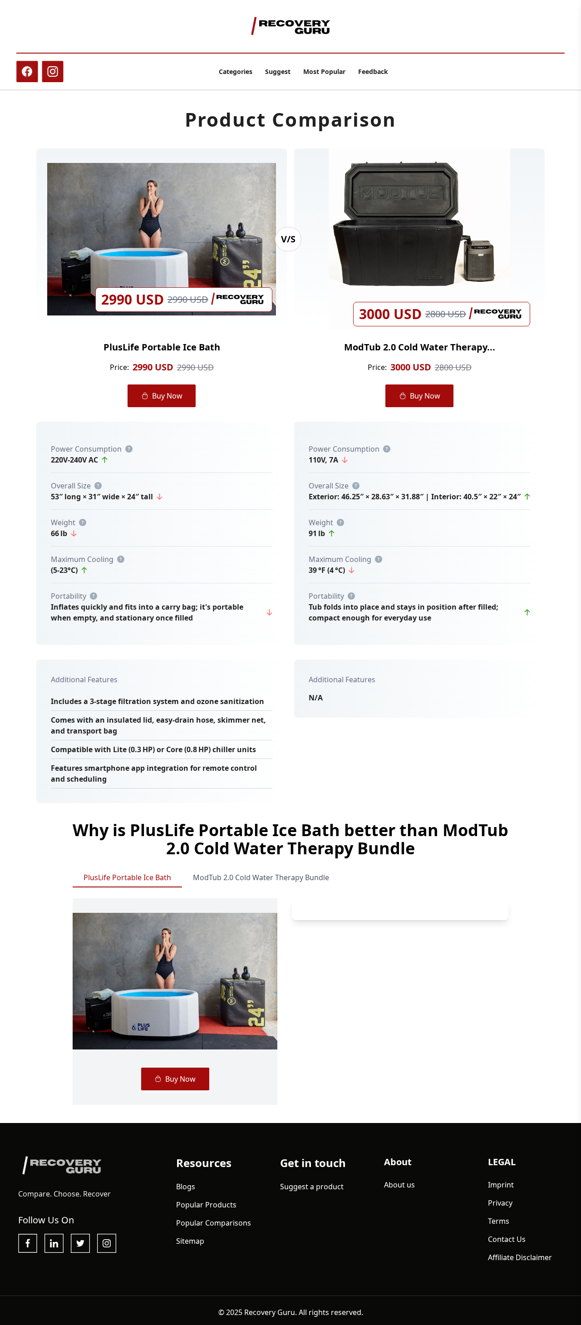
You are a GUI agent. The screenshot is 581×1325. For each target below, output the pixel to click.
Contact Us (507, 1239)
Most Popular (324, 71)
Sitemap (190, 1241)
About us (399, 1185)
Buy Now (167, 396)
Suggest (277, 71)
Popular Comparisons (213, 1223)
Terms (498, 1221)
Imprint (501, 1185)
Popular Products (206, 1205)
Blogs (185, 1187)
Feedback (373, 71)
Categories (235, 71)
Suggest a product (312, 1187)
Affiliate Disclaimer (520, 1257)
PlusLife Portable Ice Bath (127, 877)
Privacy (500, 1203)
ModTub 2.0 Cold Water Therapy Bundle (261, 877)
